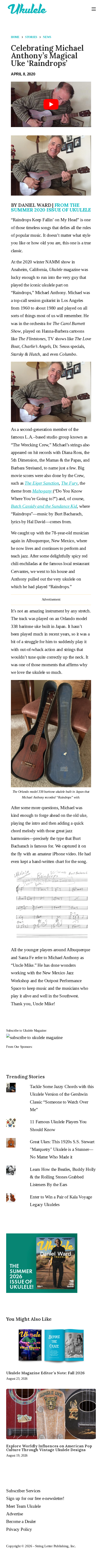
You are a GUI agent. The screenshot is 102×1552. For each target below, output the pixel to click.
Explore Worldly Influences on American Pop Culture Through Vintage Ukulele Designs (49, 1448)
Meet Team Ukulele (23, 1506)
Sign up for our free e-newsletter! (35, 1498)
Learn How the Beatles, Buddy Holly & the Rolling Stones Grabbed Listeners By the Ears (63, 1177)
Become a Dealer (21, 1521)
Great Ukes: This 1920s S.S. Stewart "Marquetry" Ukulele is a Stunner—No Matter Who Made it (62, 1149)
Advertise (14, 1513)
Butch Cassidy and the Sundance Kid (44, 506)
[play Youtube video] (51, 104)
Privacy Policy (19, 1529)
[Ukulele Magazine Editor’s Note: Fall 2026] (51, 1345)
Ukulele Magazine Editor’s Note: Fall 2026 (45, 1372)
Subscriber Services (23, 1490)
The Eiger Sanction (42, 483)
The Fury (69, 483)
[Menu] (94, 9)
